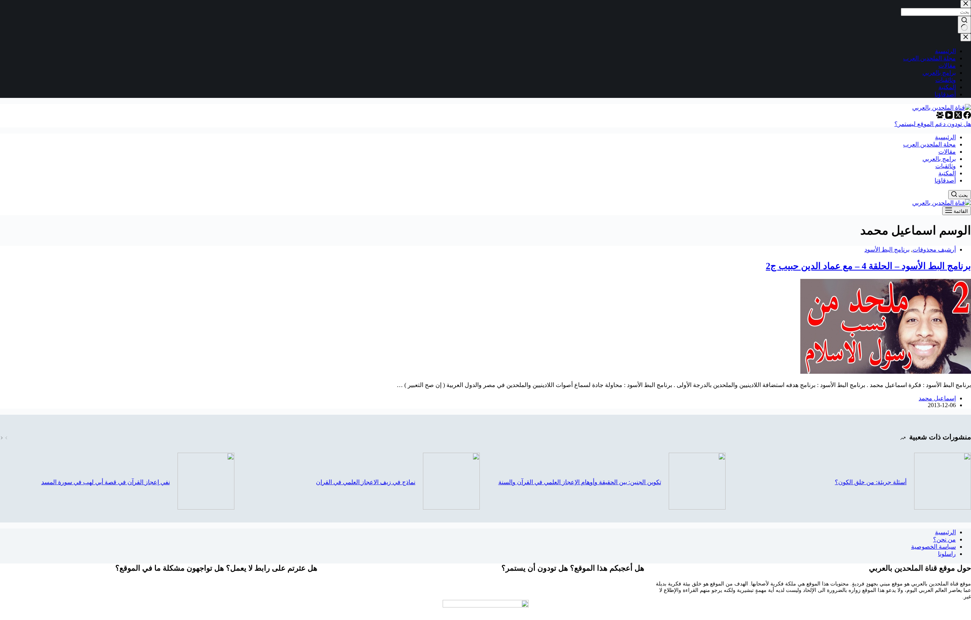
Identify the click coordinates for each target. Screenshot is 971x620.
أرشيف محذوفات (934, 249)
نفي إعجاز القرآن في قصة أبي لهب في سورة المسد (105, 482)
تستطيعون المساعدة (485, 590)
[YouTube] (948, 116)
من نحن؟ (944, 539)
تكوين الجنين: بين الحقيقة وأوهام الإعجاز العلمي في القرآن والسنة (579, 482)
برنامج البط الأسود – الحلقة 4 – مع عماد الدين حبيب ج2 (868, 266)
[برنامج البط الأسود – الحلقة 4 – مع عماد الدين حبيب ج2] (885, 371)
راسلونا (947, 554)
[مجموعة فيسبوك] (940, 116)
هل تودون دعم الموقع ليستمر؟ (932, 124)
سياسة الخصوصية (933, 546)
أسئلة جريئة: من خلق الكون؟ (871, 482)
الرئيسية (945, 532)
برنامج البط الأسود (887, 249)
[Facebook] (966, 116)
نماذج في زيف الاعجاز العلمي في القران (365, 482)
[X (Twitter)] (957, 116)
